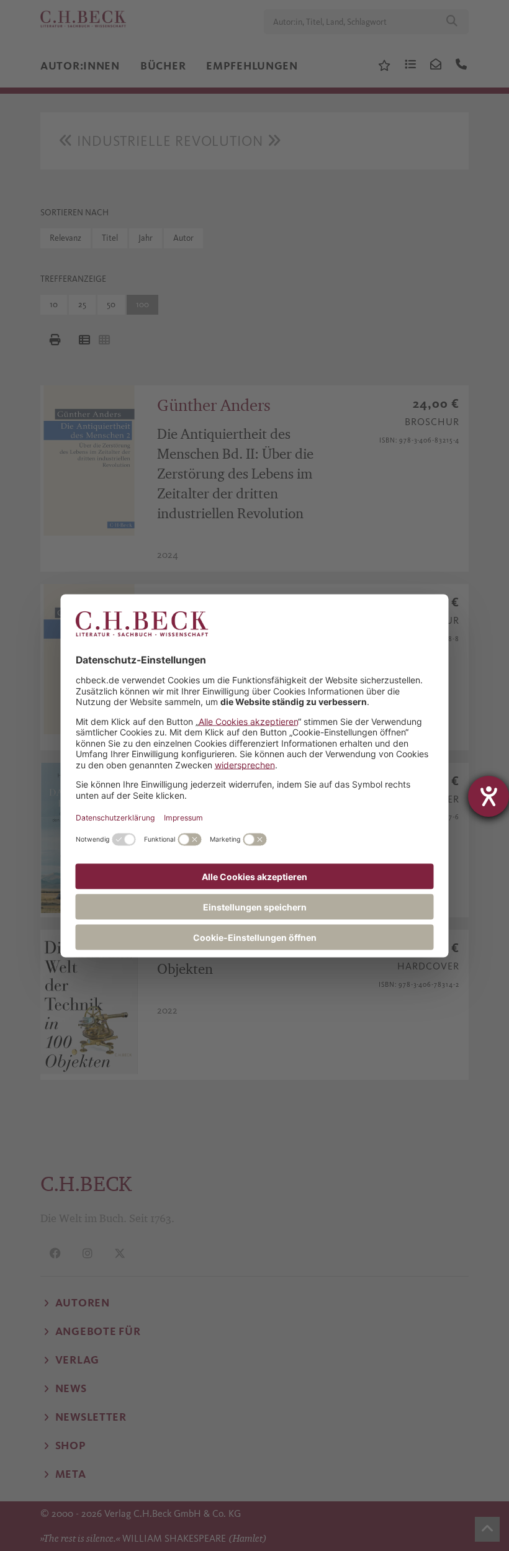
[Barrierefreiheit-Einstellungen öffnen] (488, 796)
